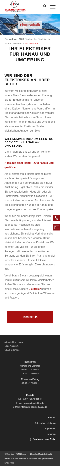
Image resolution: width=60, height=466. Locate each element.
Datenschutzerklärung (45, 423)
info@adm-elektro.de (34, 403)
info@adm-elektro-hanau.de (33, 407)
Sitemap (52, 434)
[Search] (43, 6)
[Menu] (51, 6)
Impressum (50, 428)
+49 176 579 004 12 (32, 399)
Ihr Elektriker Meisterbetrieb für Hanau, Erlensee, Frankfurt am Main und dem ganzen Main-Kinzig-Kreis (28, 458)
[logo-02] (24, 6)
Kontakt (52, 417)
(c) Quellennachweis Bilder (43, 439)
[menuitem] (43, 6)
